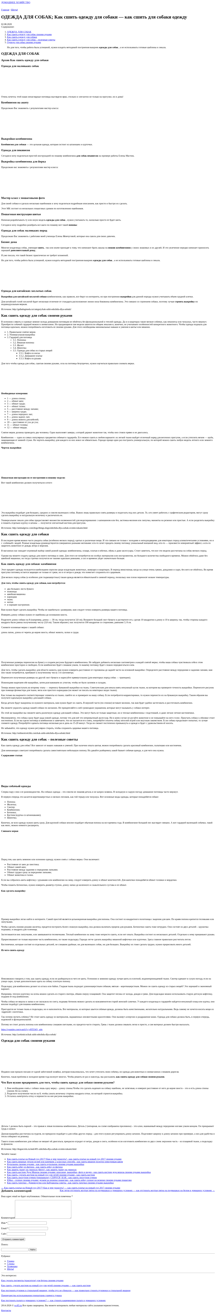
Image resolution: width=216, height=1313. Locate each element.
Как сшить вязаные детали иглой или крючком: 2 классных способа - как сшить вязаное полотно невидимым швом (65, 1161)
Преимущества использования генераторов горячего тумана (31, 1295)
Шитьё (10, 1269)
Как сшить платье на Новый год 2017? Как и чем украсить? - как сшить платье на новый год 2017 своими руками (64, 1159)
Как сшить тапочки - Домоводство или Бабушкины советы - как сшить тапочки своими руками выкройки (60, 1183)
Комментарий (8, 1218)
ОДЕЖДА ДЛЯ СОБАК (19, 32)
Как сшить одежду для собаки (22, 37)
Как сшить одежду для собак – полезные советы (31, 39)
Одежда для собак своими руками (24, 42)
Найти (32, 1250)
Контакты (6, 1310)
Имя (4, 1223)
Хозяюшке (12, 1266)
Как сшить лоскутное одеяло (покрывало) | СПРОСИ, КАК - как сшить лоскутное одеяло (52, 1177)
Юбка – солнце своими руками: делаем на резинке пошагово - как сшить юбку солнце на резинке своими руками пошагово (69, 1180)
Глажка (10, 1261)
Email (4, 1228)
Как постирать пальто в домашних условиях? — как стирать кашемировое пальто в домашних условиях (53, 1300)
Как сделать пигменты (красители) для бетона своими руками (32, 1280)
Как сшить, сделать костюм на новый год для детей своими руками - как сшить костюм (51, 1175)
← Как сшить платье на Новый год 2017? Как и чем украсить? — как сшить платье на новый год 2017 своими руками (60, 1188)
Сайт (3, 1234)
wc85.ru (18, 1305)
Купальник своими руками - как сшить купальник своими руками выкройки (45, 1164)
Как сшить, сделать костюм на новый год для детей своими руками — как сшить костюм (46, 1285)
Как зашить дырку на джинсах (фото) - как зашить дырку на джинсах (42, 1169)
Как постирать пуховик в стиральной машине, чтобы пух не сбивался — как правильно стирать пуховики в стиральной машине (65, 1290)
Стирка (10, 1263)
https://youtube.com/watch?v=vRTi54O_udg (21, 1029)
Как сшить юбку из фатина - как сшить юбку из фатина (35, 1167)
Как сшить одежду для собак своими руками (29, 34)
